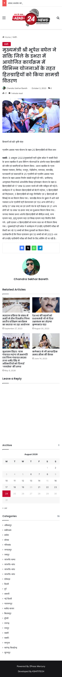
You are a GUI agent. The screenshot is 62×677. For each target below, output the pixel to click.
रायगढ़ (6, 623)
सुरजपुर (7, 652)
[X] (28, 248)
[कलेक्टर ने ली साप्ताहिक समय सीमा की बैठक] (46, 341)
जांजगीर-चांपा (9, 564)
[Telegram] (40, 248)
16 (55, 480)
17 (6, 487)
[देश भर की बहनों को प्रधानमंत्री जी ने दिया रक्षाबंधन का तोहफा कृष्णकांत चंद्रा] (46, 305)
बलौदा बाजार (9, 608)
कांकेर (6, 535)
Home (7, 37)
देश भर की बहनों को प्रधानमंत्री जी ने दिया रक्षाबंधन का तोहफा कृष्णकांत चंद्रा (42, 320)
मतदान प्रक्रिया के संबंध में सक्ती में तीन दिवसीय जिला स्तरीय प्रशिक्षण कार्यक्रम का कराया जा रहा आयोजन (16, 320)
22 (47, 487)
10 (6, 480)
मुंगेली (6, 618)
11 (15, 480)
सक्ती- (15, 37)
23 (55, 487)
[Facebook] (22, 248)
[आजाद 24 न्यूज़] (31, 18)
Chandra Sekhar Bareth (17, 88)
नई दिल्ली (8, 598)
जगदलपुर (8, 549)
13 (31, 480)
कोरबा (6, 540)
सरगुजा (7, 642)
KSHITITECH (38, 671)
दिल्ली (6, 584)
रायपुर (6, 628)
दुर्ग (5, 589)
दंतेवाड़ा (7, 579)
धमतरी (6, 593)
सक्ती (6, 633)
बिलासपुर (7, 613)
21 (39, 487)
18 (15, 487)
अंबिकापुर (8, 525)
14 (39, 480)
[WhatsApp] (34, 248)
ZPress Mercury (37, 666)
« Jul (4, 508)
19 (23, 487)
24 (6, 493)
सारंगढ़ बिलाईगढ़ (10, 647)
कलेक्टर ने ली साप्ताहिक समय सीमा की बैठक (45, 353)
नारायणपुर (8, 603)
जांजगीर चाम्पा (9, 559)
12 (23, 480)
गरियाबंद (7, 545)
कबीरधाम (7, 530)
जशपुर (6, 554)
